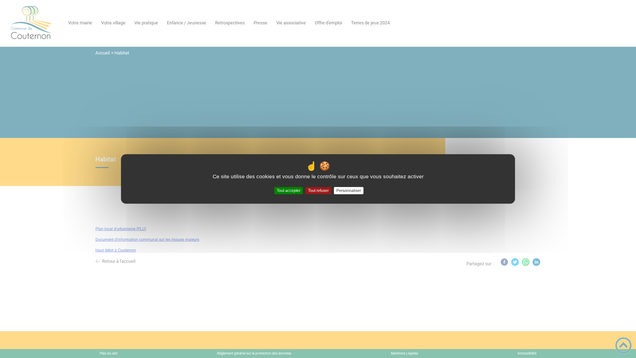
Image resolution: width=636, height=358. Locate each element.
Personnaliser (348, 190)
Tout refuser (318, 190)
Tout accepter (288, 190)
